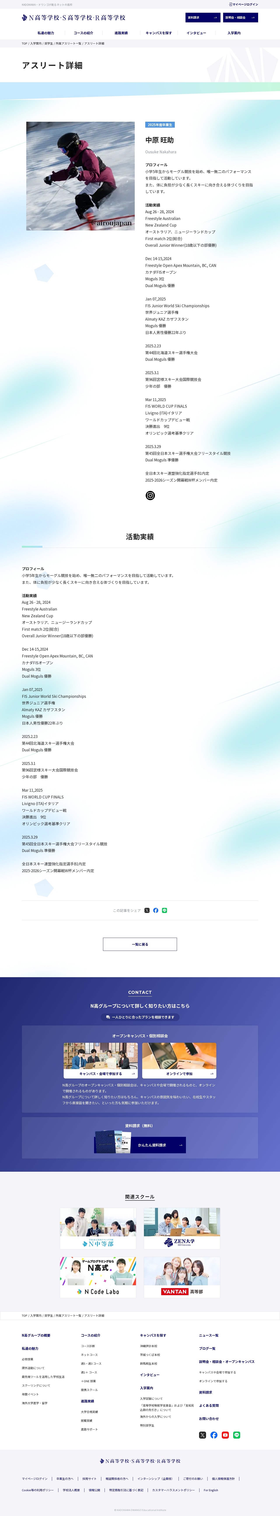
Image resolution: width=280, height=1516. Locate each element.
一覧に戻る (140, 944)
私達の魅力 (46, 32)
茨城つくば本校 (150, 1355)
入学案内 (234, 32)
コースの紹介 (83, 32)
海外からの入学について (155, 1416)
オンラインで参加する (213, 1381)
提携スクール (89, 1390)
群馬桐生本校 (148, 1363)
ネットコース (89, 1355)
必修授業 (27, 1359)
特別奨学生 (147, 1425)
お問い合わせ (209, 1418)
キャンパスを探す (159, 32)
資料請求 (193, 17)
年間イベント (30, 1394)
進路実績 (121, 32)
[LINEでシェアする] (164, 910)
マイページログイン (245, 4)
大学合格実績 (89, 1412)
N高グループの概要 (36, 1335)
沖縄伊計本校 (148, 1346)
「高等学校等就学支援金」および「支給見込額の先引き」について (167, 1407)
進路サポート (89, 1429)
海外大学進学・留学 (34, 1403)
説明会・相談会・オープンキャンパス (227, 1361)
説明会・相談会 (235, 17)
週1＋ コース (89, 1372)
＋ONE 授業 (88, 1381)
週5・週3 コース (91, 1363)
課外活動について (33, 1368)
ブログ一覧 (207, 1348)
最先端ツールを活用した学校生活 (43, 1377)
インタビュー (196, 32)
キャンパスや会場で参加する (217, 1372)
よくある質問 (209, 1405)
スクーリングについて (36, 1385)
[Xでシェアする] (147, 910)
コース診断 (88, 1346)
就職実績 (86, 1420)
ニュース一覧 (209, 1335)
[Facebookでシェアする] (155, 910)
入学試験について (151, 1398)
